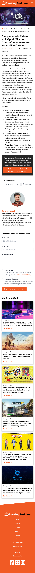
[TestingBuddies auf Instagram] (23, 562)
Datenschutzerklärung (24, 275)
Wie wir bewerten (17, 543)
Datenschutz (18, 272)
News (18, 520)
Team (17, 539)
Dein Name (5, 246)
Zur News (6, 328)
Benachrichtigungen (18, 281)
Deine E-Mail (6, 238)
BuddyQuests (17, 547)
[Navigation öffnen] (31, 3)
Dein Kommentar (7, 255)
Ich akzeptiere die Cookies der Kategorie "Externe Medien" (17, 170)
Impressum (17, 552)
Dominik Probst (10, 49)
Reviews (18, 523)
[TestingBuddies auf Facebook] (12, 562)
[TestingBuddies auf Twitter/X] (17, 562)
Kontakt (17, 535)
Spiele (17, 531)
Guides (17, 527)
